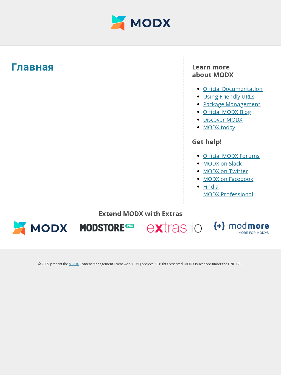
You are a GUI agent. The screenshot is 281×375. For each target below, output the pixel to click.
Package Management (231, 104)
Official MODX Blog (227, 112)
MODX (140, 22)
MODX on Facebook (228, 179)
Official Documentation (233, 89)
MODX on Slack (222, 163)
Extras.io (174, 227)
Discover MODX (223, 119)
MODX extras (39, 227)
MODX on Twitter (225, 171)
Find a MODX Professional (228, 190)
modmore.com (241, 227)
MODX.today (219, 127)
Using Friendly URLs (229, 96)
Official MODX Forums (231, 155)
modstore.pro (107, 227)
